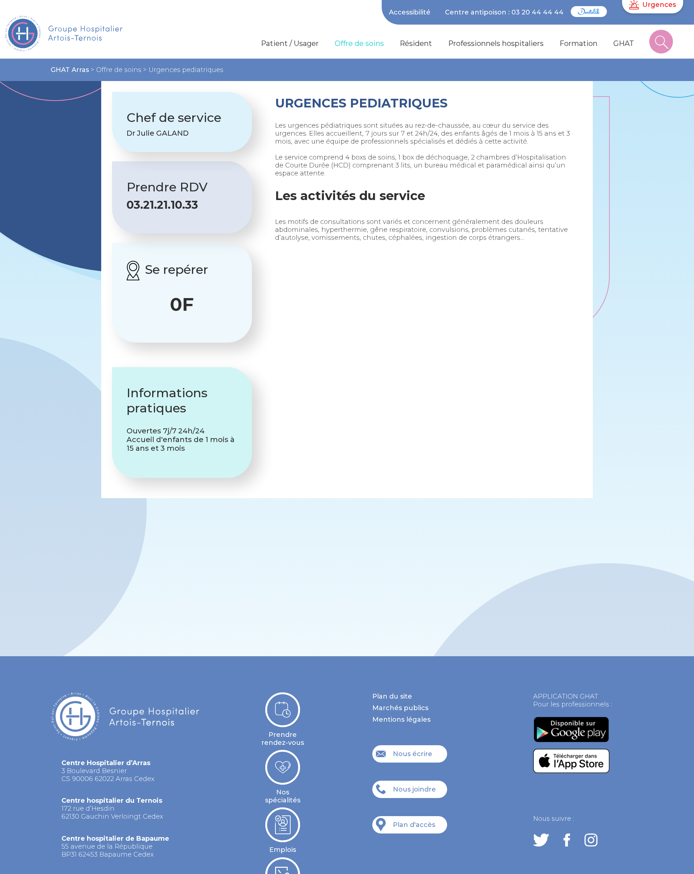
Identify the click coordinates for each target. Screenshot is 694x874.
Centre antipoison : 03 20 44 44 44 (504, 12)
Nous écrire (412, 754)
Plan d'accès (414, 825)
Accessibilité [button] (409, 12)
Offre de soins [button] (359, 43)
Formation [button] (578, 43)
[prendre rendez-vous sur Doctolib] (589, 15)
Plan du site (392, 696)
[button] (661, 44)
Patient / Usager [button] (290, 43)
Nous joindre (414, 789)
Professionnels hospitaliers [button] (496, 43)
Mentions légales (401, 720)
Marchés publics (400, 708)
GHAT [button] (623, 43)
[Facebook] (567, 840)
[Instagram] (590, 840)
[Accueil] (77, 37)
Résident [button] (416, 43)
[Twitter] (541, 840)
